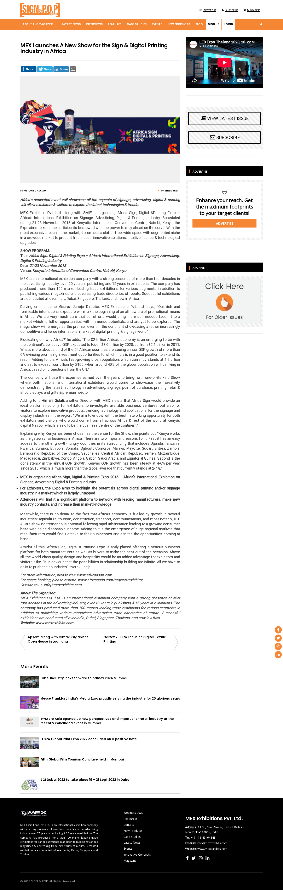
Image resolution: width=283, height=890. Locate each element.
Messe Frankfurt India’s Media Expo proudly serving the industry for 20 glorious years (110, 698)
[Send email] (73, 68)
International (169, 190)
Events (157, 24)
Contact (128, 825)
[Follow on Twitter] (194, 858)
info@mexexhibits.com (212, 843)
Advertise (224, 223)
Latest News (71, 24)
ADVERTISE (209, 10)
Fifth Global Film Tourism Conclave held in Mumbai (82, 759)
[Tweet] (45, 68)
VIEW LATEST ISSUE (228, 118)
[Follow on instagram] (201, 858)
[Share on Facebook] (28, 68)
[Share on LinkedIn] (61, 68)
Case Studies (137, 24)
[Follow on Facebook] (188, 858)
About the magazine (38, 24)
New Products (179, 24)
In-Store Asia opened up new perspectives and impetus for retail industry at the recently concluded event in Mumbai (107, 721)
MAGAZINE (253, 10)
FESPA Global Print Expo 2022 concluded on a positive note (88, 739)
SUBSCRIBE (231, 10)
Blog (199, 24)
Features (115, 24)
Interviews (94, 24)
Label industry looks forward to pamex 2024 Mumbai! (84, 678)
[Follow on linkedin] (207, 858)
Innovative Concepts (137, 854)
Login (228, 24)
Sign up (213, 24)
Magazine (130, 860)
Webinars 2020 (133, 813)
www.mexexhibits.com (212, 849)
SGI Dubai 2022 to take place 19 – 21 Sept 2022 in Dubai (85, 779)
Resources (130, 819)
